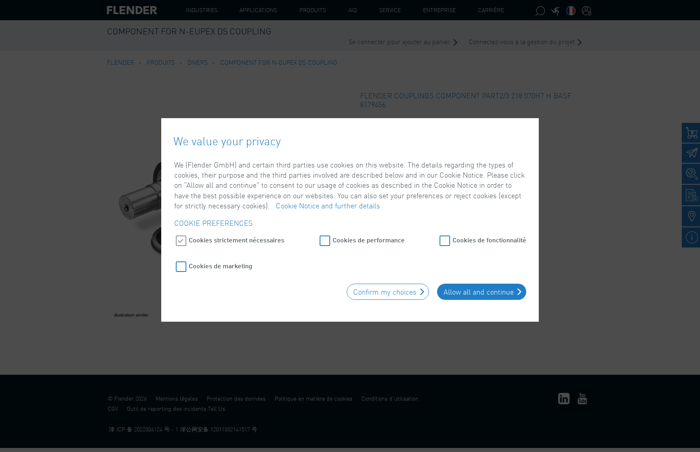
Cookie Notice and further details (328, 205)
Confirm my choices (384, 291)
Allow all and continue (479, 291)
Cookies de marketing (220, 266)
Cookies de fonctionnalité (489, 240)
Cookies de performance (369, 240)
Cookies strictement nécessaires (236, 240)
